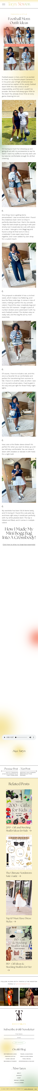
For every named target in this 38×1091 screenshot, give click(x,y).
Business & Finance (10, 1061)
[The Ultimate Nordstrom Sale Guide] (19, 869)
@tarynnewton (23, 984)
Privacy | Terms (19, 1080)
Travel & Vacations (26, 1054)
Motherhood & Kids (10, 1054)
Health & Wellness (26, 1056)
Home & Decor (10, 1058)
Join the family (19, 1042)
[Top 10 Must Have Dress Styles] (19, 915)
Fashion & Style (10, 1056)
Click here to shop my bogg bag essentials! (19, 545)
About (19, 1073)
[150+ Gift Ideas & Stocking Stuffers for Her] (19, 960)
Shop (19, 1078)
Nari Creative (28, 1089)
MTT (36, 1089)
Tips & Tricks (26, 1058)
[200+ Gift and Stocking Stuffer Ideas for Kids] (19, 824)
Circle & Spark (19, 1082)
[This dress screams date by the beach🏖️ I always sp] (9, 997)
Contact (19, 1075)
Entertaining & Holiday (26, 1061)
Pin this (7, 30)
